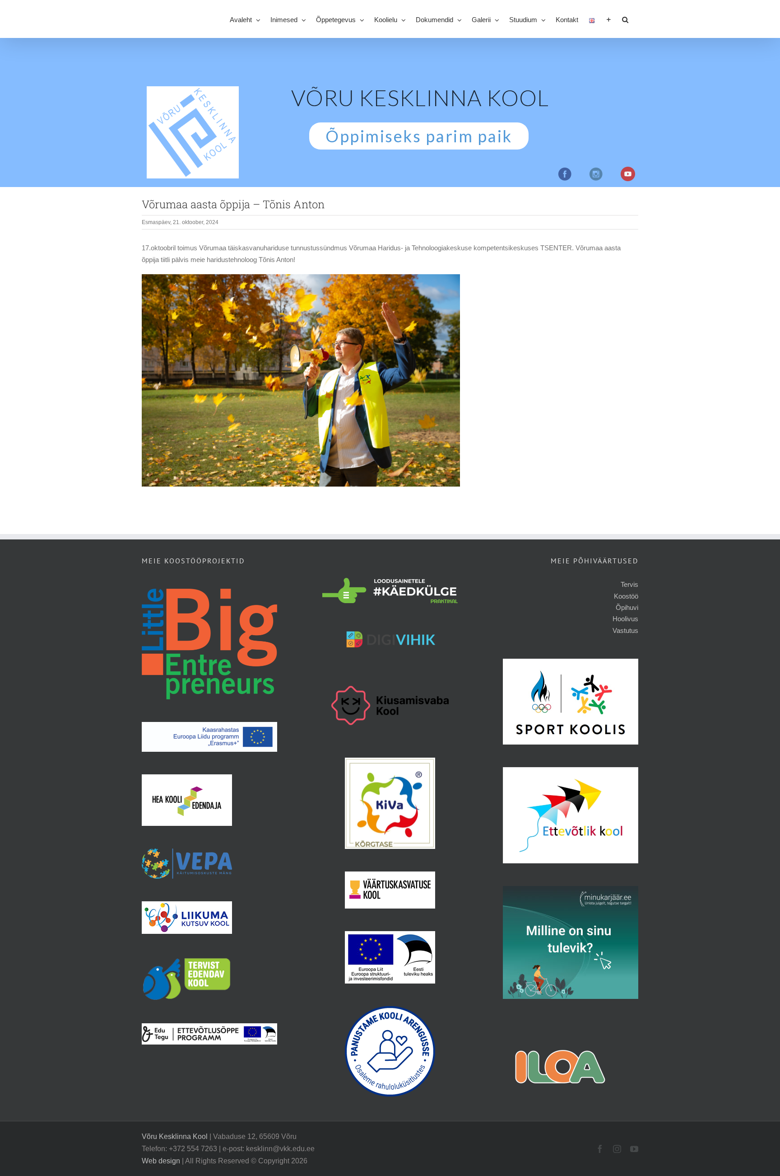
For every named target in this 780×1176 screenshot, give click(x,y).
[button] (625, 19)
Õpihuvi (627, 607)
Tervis (629, 584)
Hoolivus (625, 619)
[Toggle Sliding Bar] (608, 19)
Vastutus (625, 630)
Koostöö (626, 596)
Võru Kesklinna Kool (175, 1136)
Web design (161, 1161)
